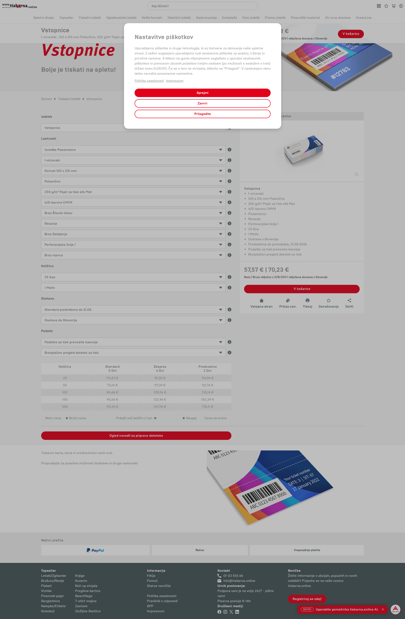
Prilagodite (202, 114)
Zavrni (202, 103)
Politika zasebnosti (149, 81)
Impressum (175, 81)
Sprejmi (202, 93)
